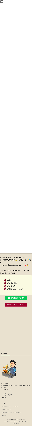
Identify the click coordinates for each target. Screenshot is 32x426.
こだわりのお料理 (6, 409)
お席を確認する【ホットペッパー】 (16, 305)
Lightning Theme (18, 421)
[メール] (10, 394)
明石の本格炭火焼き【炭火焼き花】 (10, 406)
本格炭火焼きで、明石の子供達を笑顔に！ (12, 412)
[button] (16, 298)
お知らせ (4, 415)
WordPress (11, 421)
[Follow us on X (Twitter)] (7, 394)
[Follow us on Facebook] (3, 394)
